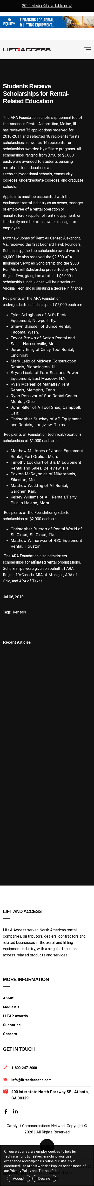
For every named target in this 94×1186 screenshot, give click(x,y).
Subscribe (12, 1025)
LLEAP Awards (15, 1016)
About (8, 998)
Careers (10, 1034)
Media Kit (11, 1007)
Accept (18, 1178)
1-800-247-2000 (24, 1068)
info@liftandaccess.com (31, 1080)
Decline (44, 1178)
